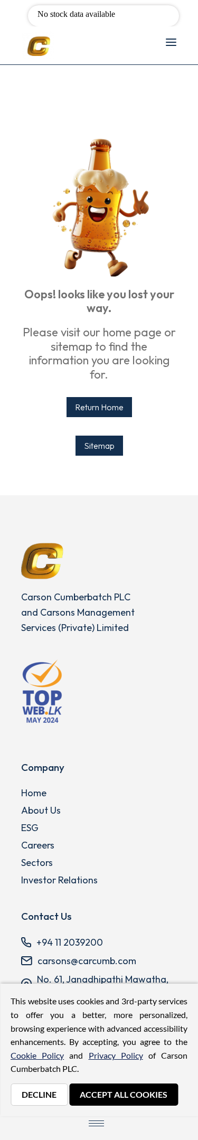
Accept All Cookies (123, 1094)
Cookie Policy (37, 1055)
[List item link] (109, 793)
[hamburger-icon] (171, 43)
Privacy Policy (116, 1055)
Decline (39, 1094)
